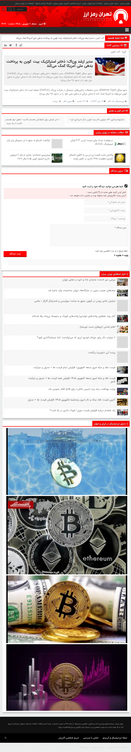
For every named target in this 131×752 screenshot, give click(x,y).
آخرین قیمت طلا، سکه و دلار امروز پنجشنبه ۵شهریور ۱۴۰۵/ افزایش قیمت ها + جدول (71, 400)
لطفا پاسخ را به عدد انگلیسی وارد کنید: (111, 251)
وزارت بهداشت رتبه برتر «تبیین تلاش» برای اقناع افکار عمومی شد (81, 389)
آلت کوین (100, 38)
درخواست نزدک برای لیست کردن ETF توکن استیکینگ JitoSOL (92, 142)
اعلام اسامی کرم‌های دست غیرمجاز (97, 327)
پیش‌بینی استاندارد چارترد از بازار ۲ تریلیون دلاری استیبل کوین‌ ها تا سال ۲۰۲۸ (30, 157)
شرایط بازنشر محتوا (43, 3)
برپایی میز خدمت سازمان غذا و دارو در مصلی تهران (88, 279)
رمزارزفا (83, 747)
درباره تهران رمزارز (111, 3)
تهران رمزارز (125, 3)
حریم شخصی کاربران (69, 738)
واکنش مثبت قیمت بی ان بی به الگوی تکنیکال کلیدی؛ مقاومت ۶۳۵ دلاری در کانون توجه (91, 157)
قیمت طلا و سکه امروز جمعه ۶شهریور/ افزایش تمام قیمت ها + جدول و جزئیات (74, 367)
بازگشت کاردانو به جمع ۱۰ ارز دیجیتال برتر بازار (28, 140)
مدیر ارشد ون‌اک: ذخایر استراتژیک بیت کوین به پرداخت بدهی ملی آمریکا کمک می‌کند (49, 64)
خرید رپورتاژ (97, 747)
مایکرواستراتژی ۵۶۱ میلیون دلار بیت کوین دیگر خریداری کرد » (97, 119)
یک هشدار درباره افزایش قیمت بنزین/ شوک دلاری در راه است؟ (82, 410)
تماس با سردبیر (90, 738)
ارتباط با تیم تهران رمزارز (92, 3)
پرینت (55, 101)
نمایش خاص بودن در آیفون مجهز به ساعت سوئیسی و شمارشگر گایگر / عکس (74, 301)
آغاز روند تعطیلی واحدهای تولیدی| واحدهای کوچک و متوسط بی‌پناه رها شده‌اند (73, 316)
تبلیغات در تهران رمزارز (24, 3)
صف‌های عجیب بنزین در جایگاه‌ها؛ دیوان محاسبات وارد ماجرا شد (81, 290)
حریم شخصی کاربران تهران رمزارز (67, 3)
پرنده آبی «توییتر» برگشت (101, 352)
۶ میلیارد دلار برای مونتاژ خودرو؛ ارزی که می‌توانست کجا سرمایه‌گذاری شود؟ (76, 337)
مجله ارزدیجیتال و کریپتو (115, 738)
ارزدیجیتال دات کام (116, 101)
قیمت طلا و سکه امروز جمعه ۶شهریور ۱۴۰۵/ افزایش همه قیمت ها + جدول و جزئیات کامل (71, 380)
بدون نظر (67, 101)
